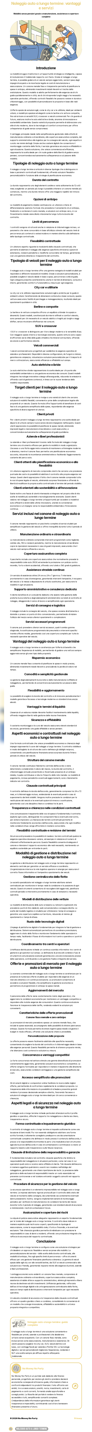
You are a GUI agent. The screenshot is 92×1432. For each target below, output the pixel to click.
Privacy (78, 1418)
